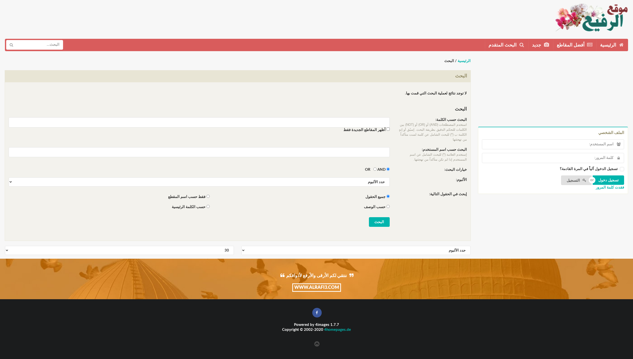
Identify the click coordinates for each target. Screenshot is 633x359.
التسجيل (574, 180)
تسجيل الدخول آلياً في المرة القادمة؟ (589, 169)
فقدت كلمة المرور (610, 187)
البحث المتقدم (503, 45)
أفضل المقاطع (571, 45)
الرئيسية (608, 45)
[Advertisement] (96, 17)
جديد (537, 45)
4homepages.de (337, 330)
